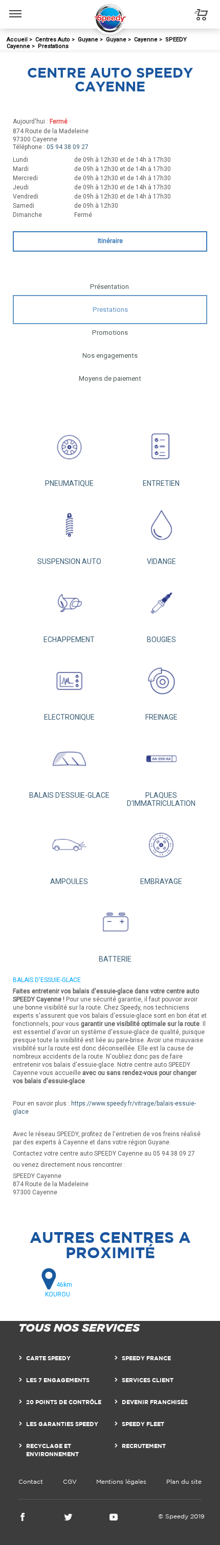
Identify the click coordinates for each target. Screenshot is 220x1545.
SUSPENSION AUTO (69, 561)
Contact (30, 1481)
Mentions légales (121, 1481)
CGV (70, 1481)
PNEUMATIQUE (69, 483)
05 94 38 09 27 (68, 147)
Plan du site (184, 1481)
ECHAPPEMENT (69, 639)
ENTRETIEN (161, 483)
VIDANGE (161, 561)
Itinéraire (110, 240)
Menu (16, 6)
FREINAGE (161, 717)
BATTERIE (115, 959)
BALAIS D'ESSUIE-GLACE (69, 795)
